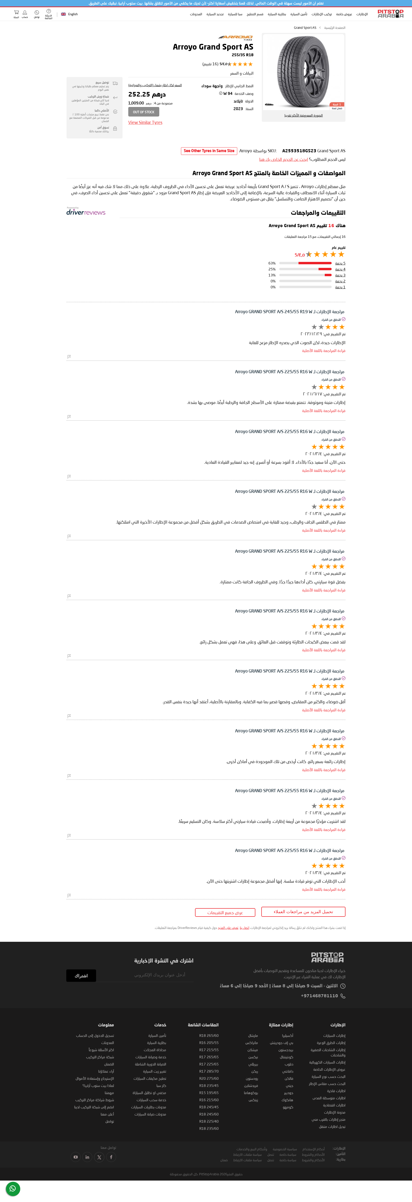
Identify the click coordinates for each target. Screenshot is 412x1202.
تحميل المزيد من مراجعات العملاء (303, 911)
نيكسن (253, 1057)
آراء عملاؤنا (106, 1071)
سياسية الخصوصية (285, 1149)
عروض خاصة (344, 14)
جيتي (289, 1085)
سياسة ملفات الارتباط (247, 1154)
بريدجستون (285, 1050)
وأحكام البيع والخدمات (252, 1149)
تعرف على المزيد (228, 928)
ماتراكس (251, 1042)
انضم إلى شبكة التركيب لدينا (94, 1107)
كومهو (288, 1107)
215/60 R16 (209, 1100)
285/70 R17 (209, 1071)
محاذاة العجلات (155, 1050)
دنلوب (289, 1064)
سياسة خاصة (287, 1154)
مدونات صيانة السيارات (150, 1114)
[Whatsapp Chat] (12, 1188)
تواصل (109, 1121)
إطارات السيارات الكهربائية (327, 1062)
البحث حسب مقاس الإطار (327, 1083)
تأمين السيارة (298, 14)
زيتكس (253, 1100)
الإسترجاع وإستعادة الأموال (95, 1078)
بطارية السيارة (277, 14)
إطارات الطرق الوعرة (331, 1042)
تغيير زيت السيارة (154, 1071)
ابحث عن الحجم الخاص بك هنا (283, 159)
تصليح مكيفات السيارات (150, 1078)
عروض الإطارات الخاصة (329, 1069)
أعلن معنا (107, 1114)
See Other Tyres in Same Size (209, 151)
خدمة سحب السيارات (151, 1100)
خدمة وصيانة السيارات (150, 1057)
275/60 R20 (209, 1078)
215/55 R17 (209, 1050)
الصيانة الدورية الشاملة (150, 1064)
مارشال (253, 1035)
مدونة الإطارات (334, 1112)
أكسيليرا (287, 1035)
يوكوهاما (251, 1092)
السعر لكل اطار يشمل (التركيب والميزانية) (155, 85)
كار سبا (161, 1085)
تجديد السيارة (214, 14)
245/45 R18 (209, 1107)
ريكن (254, 1071)
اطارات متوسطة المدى (329, 1098)
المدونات (196, 14)
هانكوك (287, 1100)
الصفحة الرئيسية (334, 27)
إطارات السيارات (334, 1035)
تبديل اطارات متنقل (332, 1126)
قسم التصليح (255, 14)
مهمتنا (109, 1092)
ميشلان (252, 1050)
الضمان (109, 1064)
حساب (25, 16)
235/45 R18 (209, 1085)
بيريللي (253, 1064)
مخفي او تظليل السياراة (149, 1092)
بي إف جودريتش (281, 1042)
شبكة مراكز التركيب (100, 1057)
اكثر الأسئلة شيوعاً (101, 1050)
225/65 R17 (209, 1064)
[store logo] (389, 14)
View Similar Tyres (145, 122)
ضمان (224, 1160)
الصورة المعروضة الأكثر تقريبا (303, 115)
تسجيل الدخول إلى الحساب (95, 1035)
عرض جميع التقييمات (225, 912)
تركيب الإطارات (321, 14)
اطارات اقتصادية (334, 1105)
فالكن (289, 1078)
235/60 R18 (209, 1128)
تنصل (270, 1154)
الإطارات (362, 14)
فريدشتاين (251, 1085)
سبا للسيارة (235, 14)
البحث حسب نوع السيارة (328, 1076)
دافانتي (287, 1071)
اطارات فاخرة (336, 1091)
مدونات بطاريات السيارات (148, 1107)
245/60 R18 (209, 1114)
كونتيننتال (286, 1057)
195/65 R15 (209, 1092)
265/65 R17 (209, 1057)
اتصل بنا (244, 928)
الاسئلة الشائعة (48, 17)
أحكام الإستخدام (314, 1149)
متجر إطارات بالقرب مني (328, 1119)
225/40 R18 (209, 1121)
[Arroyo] (235, 41)
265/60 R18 (209, 1035)
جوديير (288, 1092)
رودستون (252, 1078)
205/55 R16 (209, 1042)
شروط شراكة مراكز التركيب (94, 1100)
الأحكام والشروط (313, 1154)
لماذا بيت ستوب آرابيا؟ (98, 1085)
